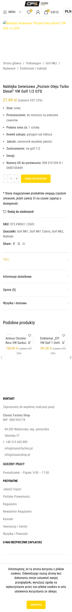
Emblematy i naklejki (33, 68)
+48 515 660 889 (16, 442)
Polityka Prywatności (16, 496)
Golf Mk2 (51, 63)
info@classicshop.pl (17, 455)
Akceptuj (36, 604)
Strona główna (12, 63)
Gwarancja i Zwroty (15, 526)
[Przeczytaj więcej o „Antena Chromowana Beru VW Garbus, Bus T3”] (29, 342)
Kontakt (8, 519)
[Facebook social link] (13, 243)
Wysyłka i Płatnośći (15, 534)
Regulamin (10, 504)
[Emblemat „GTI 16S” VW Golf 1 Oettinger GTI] (53, 332)
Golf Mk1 (22, 231)
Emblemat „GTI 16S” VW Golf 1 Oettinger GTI (53, 342)
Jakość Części (12, 489)
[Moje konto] (38, 12)
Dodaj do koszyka (36, 178)
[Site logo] (36, 3)
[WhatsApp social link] (23, 243)
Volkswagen (33, 63)
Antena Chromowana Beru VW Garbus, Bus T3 (19, 342)
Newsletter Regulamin (17, 511)
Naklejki (8, 236)
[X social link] (18, 243)
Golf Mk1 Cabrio (40, 231)
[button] (63, 342)
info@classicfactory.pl (19, 448)
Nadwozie (9, 68)
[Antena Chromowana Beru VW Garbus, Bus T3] (19, 332)
